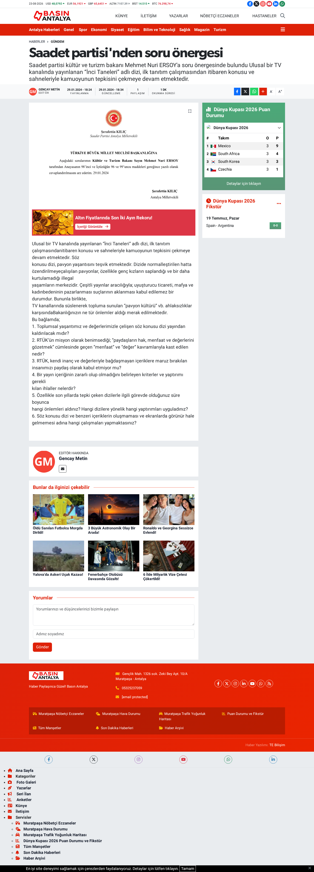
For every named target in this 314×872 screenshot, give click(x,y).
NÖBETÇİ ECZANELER (219, 16)
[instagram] (138, 760)
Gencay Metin (73, 458)
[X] (227, 683)
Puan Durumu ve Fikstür (245, 714)
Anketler (23, 799)
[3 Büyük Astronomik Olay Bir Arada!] (113, 509)
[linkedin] (273, 760)
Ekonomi (99, 29)
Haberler (37, 41)
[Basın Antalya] (53, 15)
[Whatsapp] (261, 683)
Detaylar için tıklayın (244, 183)
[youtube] (183, 760)
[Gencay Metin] (44, 461)
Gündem (57, 41)
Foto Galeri (26, 782)
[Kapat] (311, 868)
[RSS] (269, 683)
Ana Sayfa (24, 770)
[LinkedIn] (244, 683)
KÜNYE (121, 16)
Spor (83, 29)
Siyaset (117, 29)
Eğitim (134, 29)
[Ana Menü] (283, 30)
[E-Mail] (62, 469)
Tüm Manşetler (49, 728)
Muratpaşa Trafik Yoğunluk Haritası (182, 716)
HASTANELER (264, 16)
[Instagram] (235, 683)
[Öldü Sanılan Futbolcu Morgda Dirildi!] (58, 509)
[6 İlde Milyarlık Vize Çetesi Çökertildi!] (168, 555)
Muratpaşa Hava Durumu (121, 714)
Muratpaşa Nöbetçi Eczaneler (61, 714)
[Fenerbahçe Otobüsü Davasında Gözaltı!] (113, 555)
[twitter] (94, 760)
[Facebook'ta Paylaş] (237, 91)
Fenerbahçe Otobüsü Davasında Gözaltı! (105, 576)
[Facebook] (218, 683)
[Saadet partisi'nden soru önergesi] (113, 152)
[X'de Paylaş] (245, 91)
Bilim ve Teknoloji (159, 29)
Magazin (202, 29)
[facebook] (49, 760)
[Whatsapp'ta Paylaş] (254, 91)
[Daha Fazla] (263, 91)
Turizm (220, 29)
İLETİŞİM (149, 16)
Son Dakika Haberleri (117, 728)
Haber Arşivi (174, 728)
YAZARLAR (178, 16)
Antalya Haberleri (44, 29)
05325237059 (132, 688)
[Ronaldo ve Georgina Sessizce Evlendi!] (168, 509)
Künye (21, 805)
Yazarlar (23, 788)
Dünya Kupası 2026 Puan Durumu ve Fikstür (62, 840)
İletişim (22, 811)
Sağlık (184, 29)
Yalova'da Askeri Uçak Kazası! (58, 574)
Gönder (42, 647)
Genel (69, 29)
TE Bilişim (277, 745)
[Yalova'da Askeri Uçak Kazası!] (58, 555)
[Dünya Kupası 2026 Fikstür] (279, 203)
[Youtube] (252, 683)
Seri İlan (23, 794)
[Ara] (282, 16)
